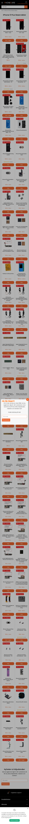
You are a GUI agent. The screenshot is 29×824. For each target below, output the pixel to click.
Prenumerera (6, 420)
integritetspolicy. (7, 817)
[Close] (27, 808)
